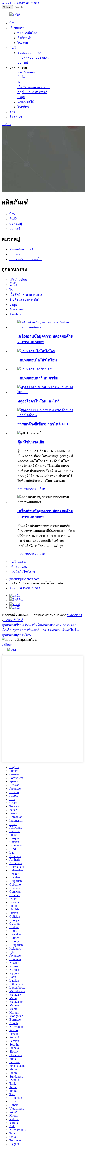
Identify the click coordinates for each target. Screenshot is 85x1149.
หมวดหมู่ (15, 224)
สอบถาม (23, 489)
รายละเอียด (37, 489)
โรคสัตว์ (23, 107)
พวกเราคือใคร (27, 33)
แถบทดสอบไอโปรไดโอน (37, 360)
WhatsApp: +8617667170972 (20, 3)
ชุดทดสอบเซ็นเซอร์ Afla (29, 630)
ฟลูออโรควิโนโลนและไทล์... (39, 401)
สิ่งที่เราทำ (24, 37)
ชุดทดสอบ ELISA (29, 52)
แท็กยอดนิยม (18, 566)
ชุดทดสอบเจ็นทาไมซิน (63, 630)
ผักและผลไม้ (25, 102)
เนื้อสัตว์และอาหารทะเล (33, 87)
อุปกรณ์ (22, 62)
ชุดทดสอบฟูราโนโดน (16, 635)
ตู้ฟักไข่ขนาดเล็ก (30, 442)
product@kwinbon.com (24, 579)
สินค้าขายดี (74, 615)
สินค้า (13, 47)
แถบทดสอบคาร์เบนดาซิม (37, 378)
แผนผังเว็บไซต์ (13, 620)
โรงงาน (22, 42)
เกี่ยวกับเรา (17, 28)
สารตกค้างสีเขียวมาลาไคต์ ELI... (44, 424)
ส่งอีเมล (7, 644)
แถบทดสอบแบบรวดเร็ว (33, 57)
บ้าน (12, 23)
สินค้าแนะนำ (18, 561)
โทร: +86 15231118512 (24, 588)
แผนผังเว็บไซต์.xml (22, 571)
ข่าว (12, 112)
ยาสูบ (21, 97)
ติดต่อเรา (15, 116)
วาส (13, 649)
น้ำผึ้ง (21, 77)
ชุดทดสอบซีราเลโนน (16, 625)
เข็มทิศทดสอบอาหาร (46, 625)
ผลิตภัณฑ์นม (26, 72)
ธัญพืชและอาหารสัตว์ (32, 92)
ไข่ (19, 82)
